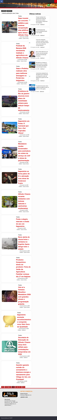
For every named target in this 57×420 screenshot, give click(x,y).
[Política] (9, 10)
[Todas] (3, 10)
